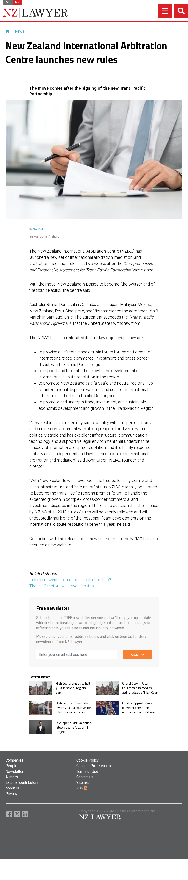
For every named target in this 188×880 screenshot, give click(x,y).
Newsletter (14, 771)
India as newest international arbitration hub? (70, 579)
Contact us (84, 777)
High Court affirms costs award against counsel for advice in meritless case (73, 707)
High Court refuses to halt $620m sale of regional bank (73, 688)
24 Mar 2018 (38, 236)
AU (8, 2)
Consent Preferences (93, 766)
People (11, 766)
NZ (17, 2)
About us (13, 788)
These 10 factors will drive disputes (61, 585)
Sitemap (83, 782)
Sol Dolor (39, 229)
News (19, 31)
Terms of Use (87, 771)
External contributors (22, 782)
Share (55, 236)
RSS (80, 788)
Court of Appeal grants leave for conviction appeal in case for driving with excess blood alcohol (140, 707)
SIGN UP (137, 654)
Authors (12, 777)
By (37, 229)
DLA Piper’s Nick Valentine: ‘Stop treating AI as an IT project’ (74, 727)
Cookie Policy (87, 760)
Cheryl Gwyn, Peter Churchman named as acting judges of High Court (140, 688)
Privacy (11, 794)
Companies (15, 760)
